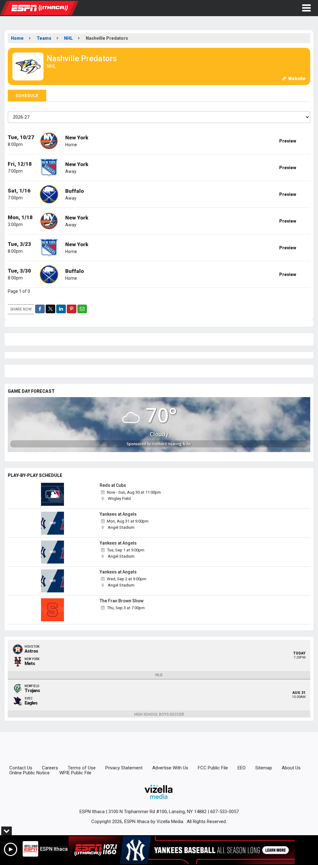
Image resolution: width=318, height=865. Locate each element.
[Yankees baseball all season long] (182, 850)
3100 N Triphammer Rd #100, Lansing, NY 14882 (157, 811)
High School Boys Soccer (159, 714)
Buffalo (74, 191)
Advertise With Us (170, 768)
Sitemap (263, 768)
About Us (291, 768)
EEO (242, 768)
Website (296, 78)
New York (76, 137)
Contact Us (20, 768)
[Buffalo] (49, 193)
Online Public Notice (29, 773)
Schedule (27, 95)
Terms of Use (82, 768)
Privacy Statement (124, 768)
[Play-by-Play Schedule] (52, 494)
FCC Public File (213, 768)
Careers (50, 768)
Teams (44, 38)
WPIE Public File (75, 773)
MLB (159, 675)
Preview (287, 140)
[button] (306, 8)
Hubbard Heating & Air (171, 443)
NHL (68, 38)
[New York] (49, 140)
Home (17, 38)
